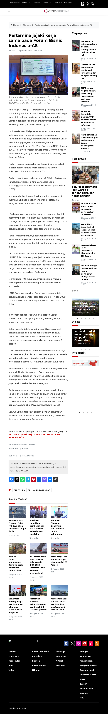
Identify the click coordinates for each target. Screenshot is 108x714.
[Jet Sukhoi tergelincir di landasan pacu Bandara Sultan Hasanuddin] (76, 228)
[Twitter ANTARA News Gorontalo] (87, 3)
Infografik (78, 352)
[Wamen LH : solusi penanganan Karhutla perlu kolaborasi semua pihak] (17, 548)
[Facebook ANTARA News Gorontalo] (82, 3)
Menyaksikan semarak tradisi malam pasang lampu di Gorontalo (84, 334)
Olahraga (60, 651)
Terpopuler (46, 3)
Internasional (39, 665)
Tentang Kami (87, 670)
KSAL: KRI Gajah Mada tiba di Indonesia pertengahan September (89, 209)
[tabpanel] (85, 307)
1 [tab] (77, 318)
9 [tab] (85, 349)
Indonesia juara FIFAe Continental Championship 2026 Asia (88, 250)
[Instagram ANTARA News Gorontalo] (93, 3)
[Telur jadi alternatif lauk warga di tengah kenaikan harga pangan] (85, 174)
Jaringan (84, 651)
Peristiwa (37, 656)
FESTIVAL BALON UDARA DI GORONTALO (85, 306)
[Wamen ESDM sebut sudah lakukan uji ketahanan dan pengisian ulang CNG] (76, 68)
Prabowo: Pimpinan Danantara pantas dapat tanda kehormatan (57, 527)
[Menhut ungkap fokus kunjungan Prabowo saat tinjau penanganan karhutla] (76, 138)
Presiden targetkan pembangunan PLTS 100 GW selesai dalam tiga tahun (37, 527)
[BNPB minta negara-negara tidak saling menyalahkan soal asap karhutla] (76, 92)
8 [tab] (81, 349)
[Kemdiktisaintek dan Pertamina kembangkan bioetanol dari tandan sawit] (59, 590)
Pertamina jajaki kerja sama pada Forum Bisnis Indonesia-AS (63, 25)
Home (16, 25)
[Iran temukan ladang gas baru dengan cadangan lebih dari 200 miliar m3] (76, 45)
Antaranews (14, 3)
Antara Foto (26, 3)
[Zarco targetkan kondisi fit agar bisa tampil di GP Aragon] (59, 548)
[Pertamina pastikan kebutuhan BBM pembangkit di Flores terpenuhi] (38, 590)
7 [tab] (97, 345)
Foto (75, 291)
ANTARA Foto (87, 688)
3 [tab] (85, 318)
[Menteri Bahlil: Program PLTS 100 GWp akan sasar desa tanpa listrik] (17, 512)
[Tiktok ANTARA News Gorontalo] (88, 4)
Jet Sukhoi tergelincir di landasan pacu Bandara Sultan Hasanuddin (88, 229)
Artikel (59, 661)
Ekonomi (27, 25)
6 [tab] (93, 345)
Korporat (84, 693)
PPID (82, 698)
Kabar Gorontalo (40, 651)
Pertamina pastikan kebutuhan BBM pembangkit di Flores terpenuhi (38, 604)
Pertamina (19, 490)
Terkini (37, 3)
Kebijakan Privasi (88, 665)
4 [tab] (89, 318)
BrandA (83, 684)
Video (76, 321)
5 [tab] (93, 318)
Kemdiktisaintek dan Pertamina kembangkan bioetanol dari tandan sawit (59, 604)
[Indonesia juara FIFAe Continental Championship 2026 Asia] (76, 249)
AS (29, 490)
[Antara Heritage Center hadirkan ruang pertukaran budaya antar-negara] (76, 269)
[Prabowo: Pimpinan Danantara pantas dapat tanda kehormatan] (59, 512)
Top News (58, 3)
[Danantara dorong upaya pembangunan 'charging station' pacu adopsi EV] (17, 590)
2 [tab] (81, 318)
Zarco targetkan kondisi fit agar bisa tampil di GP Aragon (59, 561)
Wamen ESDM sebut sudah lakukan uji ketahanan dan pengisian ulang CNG (89, 72)
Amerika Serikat (41, 490)
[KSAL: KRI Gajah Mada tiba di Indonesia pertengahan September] (76, 207)
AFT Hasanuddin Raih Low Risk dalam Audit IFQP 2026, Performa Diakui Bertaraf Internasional (38, 565)
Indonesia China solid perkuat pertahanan (85, 400)
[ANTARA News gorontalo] (56, 11)
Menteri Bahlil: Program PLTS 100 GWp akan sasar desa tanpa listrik (17, 526)
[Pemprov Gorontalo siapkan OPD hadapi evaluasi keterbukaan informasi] (76, 115)
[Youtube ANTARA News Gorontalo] (82, 4)
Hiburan (36, 670)
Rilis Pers (68, 3)
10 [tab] (89, 349)
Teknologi (61, 656)
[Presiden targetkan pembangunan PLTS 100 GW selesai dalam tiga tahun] (38, 512)
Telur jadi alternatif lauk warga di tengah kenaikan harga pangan (84, 191)
